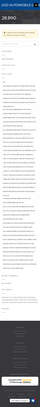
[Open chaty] (33, 400)
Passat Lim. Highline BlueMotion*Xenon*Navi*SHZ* (19, 235)
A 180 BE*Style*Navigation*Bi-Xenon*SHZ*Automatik (19, 102)
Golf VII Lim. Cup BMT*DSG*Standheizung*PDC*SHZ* (18, 206)
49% (4, 82)
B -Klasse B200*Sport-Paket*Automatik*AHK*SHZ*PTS (19, 130)
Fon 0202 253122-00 (20, 346)
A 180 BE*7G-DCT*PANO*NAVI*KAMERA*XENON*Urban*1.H (19, 98)
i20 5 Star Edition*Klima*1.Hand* (13, 219)
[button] (20, 381)
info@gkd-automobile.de (20, 351)
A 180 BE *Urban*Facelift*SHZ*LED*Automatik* (17, 113)
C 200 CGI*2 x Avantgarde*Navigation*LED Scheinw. (19, 171)
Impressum (14, 399)
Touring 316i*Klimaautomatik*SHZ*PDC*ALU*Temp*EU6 (19, 264)
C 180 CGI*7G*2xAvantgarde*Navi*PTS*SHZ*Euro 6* (18, 142)
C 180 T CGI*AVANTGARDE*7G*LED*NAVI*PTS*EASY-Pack (18, 158)
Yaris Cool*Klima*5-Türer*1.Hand (13, 268)
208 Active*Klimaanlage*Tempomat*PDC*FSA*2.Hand (19, 90)
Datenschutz (26, 399)
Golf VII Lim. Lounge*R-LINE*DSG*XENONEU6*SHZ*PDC (19, 210)
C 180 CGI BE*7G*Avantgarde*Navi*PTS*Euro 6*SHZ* (18, 146)
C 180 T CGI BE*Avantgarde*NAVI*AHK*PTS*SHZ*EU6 (18, 167)
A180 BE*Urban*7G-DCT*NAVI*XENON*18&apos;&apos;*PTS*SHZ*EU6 (17, 108)
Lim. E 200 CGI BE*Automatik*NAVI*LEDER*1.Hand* (17, 227)
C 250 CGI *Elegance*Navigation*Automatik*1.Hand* (19, 175)
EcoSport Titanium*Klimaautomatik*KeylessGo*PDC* (19, 183)
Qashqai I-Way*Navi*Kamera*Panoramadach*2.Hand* (19, 247)
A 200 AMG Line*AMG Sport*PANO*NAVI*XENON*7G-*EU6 (19, 121)
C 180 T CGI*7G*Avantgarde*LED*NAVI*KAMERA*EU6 (18, 154)
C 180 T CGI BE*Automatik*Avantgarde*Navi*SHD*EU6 (19, 162)
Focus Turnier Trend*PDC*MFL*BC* (13, 202)
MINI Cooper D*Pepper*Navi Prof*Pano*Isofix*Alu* (18, 231)
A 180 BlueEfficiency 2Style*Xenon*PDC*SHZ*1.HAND (19, 117)
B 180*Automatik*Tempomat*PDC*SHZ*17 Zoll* (17, 134)
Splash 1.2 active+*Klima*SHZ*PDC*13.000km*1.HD (18, 256)
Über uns (21, 396)
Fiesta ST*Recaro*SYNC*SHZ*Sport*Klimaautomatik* (19, 191)
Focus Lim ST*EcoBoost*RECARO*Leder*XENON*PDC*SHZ (17, 197)
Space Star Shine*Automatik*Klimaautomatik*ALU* (19, 251)
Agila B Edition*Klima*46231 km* (13, 126)
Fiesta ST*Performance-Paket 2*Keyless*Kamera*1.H (19, 187)
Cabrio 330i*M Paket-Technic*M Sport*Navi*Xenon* (19, 179)
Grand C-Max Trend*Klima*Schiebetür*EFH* (16, 215)
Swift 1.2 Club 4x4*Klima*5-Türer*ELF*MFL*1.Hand (18, 260)
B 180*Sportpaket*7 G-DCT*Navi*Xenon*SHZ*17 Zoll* (18, 138)
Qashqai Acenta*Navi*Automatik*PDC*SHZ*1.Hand (18, 243)
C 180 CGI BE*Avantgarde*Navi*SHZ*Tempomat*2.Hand (19, 150)
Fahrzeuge (20, 394)
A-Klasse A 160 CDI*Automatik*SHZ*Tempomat (17, 94)
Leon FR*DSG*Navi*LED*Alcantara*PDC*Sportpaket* (19, 223)
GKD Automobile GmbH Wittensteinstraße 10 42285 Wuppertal (20, 334)
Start (11, 394)
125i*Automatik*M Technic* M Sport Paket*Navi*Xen (19, 86)
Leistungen (11, 396)
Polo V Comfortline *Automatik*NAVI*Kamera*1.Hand (19, 239)
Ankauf (30, 394)
